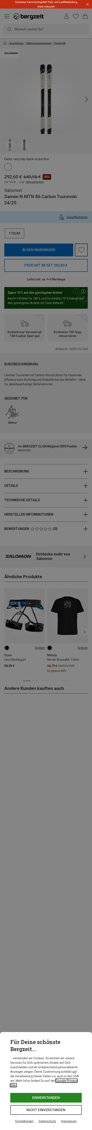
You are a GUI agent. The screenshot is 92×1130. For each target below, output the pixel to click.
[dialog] (46, 1081)
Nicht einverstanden (46, 1110)
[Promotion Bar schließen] (87, 4)
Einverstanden (46, 1098)
